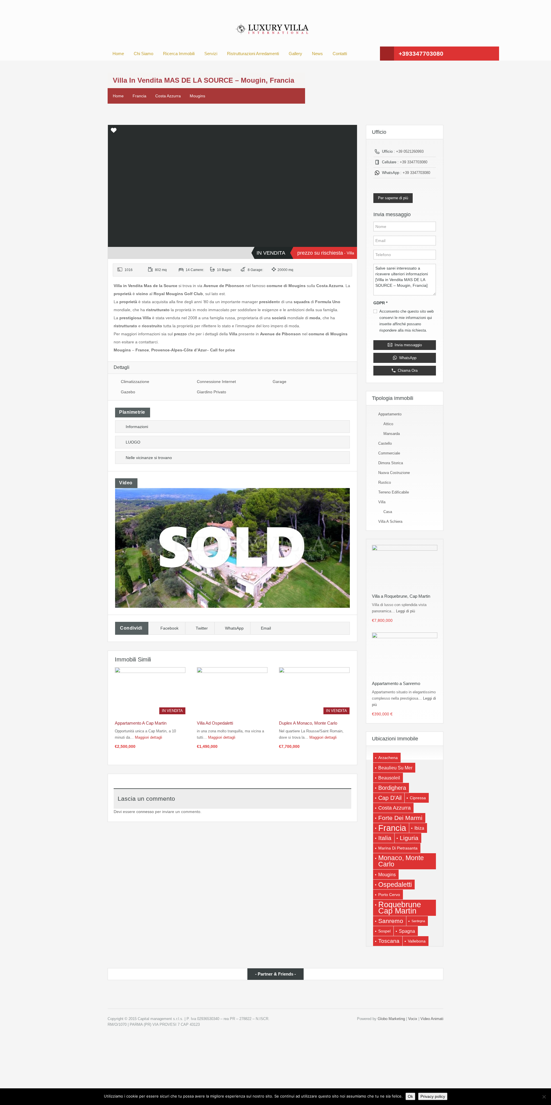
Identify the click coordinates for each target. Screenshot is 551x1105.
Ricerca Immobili (179, 53)
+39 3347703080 (413, 162)
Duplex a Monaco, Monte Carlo (308, 723)
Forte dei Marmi (400, 817)
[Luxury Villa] (271, 29)
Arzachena (388, 757)
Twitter (202, 628)
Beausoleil (389, 777)
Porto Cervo (389, 894)
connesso (145, 811)
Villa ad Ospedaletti (215, 723)
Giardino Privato (211, 392)
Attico (388, 424)
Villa (381, 502)
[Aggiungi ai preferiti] (114, 132)
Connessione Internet (216, 381)
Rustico (384, 482)
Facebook (169, 628)
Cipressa (418, 798)
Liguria (409, 838)
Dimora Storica (390, 463)
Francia (139, 96)
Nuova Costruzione (394, 473)
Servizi (210, 53)
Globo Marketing (391, 1019)
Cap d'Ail (389, 798)
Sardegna (418, 921)
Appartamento (389, 414)
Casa (387, 512)
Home (118, 53)
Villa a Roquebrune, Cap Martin (401, 596)
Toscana (388, 941)
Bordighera (392, 788)
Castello (385, 443)
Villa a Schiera (390, 521)
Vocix (412, 1019)
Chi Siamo (143, 53)
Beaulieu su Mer (395, 767)
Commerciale (389, 453)
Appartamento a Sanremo (396, 683)
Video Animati (431, 1019)
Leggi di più (405, 611)
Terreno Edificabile (393, 492)
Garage (279, 381)
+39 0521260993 (410, 151)
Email (266, 628)
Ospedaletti (395, 884)
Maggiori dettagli (149, 737)
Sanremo (390, 921)
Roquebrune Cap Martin (399, 907)
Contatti (340, 53)
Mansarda (391, 433)
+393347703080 (421, 53)
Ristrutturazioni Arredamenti (253, 53)
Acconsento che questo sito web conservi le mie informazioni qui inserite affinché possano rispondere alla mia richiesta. (406, 320)
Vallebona (417, 941)
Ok (410, 1096)
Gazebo (128, 392)
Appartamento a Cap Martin (140, 723)
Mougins (197, 96)
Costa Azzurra (168, 96)
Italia (384, 838)
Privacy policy (432, 1096)
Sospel (384, 931)
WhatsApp (234, 628)
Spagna (407, 931)
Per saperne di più (393, 198)
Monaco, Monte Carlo (401, 861)
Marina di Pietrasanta (398, 848)
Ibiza (419, 828)
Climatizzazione (135, 381)
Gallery (295, 53)
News (317, 53)
